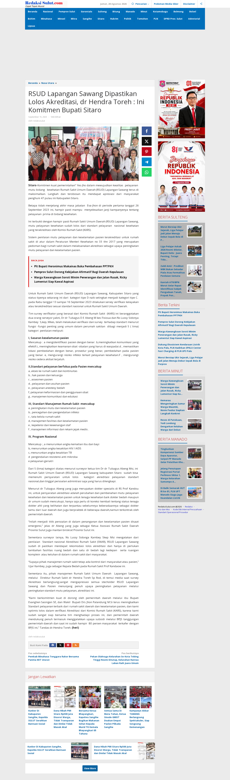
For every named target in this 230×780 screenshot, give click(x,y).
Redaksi (189, 506)
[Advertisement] (115, 53)
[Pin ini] (147, 151)
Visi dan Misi (164, 509)
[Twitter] (60, 645)
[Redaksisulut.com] (46, 3)
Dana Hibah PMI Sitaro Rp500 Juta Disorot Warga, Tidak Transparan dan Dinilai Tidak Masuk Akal (113, 750)
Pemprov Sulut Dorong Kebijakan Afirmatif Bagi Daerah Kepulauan (79, 272)
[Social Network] (201, 4)
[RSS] (75, 645)
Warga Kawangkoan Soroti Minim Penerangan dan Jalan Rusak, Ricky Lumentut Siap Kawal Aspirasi (178, 334)
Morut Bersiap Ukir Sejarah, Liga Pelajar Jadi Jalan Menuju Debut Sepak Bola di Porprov (180, 360)
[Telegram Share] (147, 162)
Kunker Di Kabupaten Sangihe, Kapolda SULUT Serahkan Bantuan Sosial (38, 717)
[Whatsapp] (147, 172)
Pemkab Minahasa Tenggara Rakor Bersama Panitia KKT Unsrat (53, 656)
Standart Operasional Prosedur (173, 512)
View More (90, 768)
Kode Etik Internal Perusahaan (187, 509)
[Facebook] (52, 645)
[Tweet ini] (147, 141)
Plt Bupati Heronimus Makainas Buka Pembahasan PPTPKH (74, 266)
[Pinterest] (68, 645)
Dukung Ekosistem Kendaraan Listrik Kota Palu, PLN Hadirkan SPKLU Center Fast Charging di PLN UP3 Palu (179, 347)
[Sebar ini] (147, 131)
